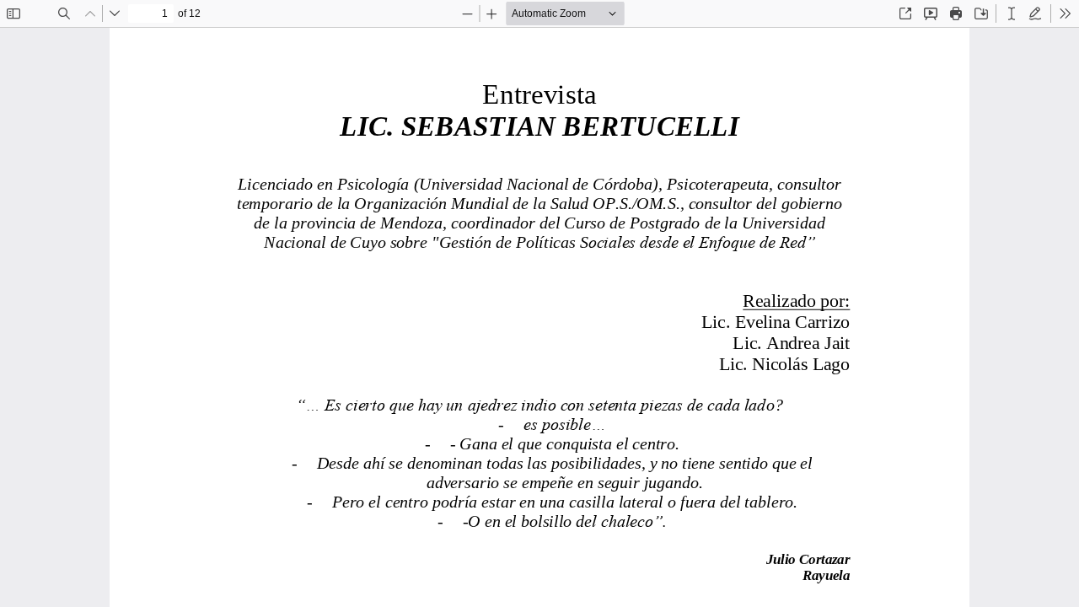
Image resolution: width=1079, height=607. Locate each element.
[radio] (1011, 13)
